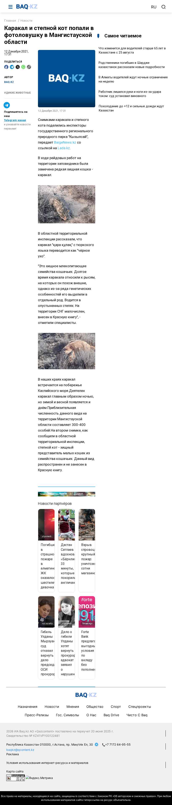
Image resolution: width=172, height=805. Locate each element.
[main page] (81, 6)
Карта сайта (14, 771)
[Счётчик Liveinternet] (15, 777)
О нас (91, 715)
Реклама (12, 754)
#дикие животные (17, 92)
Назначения (27, 706)
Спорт (116, 706)
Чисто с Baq (136, 715)
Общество (94, 706)
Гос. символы (67, 715)
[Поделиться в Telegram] (12, 67)
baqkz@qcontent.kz (20, 749)
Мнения (72, 706)
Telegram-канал (15, 120)
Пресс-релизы (37, 715)
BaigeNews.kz (65, 142)
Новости (26, 20)
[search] (163, 7)
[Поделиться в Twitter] (18, 67)
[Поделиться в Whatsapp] (23, 67)
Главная (10, 20)
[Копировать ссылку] (29, 67)
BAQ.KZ (9, 82)
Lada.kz (64, 148)
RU (153, 7)
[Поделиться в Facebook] (6, 67)
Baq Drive (111, 715)
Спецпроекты (139, 706)
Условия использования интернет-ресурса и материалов (47, 762)
